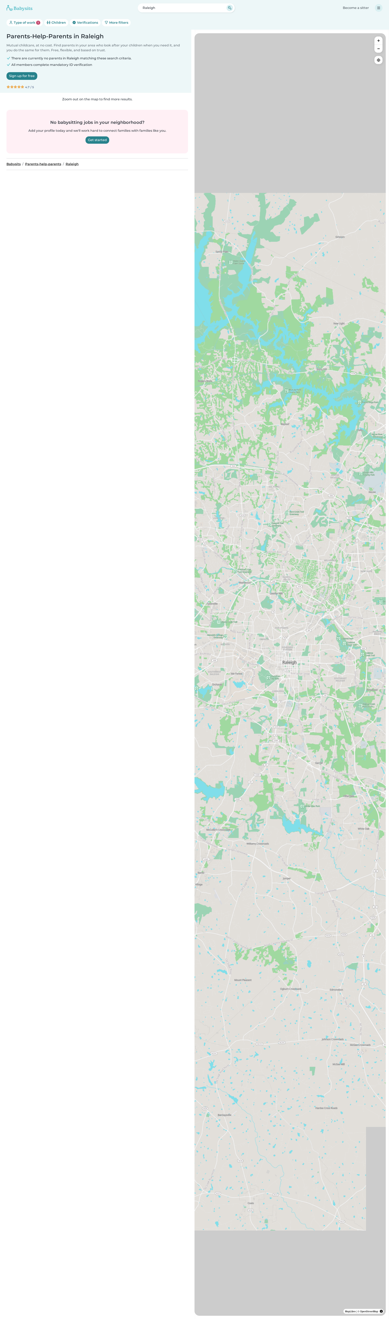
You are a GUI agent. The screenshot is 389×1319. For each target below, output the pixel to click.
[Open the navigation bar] (379, 8)
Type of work (26, 23)
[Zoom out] (378, 49)
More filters (118, 23)
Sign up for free (22, 76)
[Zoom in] (378, 40)
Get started (97, 140)
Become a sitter (356, 8)
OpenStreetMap (369, 1311)
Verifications (87, 23)
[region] (290, 674)
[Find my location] (378, 60)
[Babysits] (19, 8)
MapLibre (350, 1311)
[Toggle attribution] (381, 1311)
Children (58, 23)
